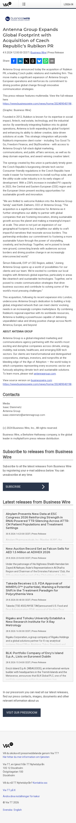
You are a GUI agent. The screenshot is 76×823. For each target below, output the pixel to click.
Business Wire (38, 52)
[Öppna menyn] (24, 4)
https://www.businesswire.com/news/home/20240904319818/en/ (38, 103)
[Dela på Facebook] (14, 61)
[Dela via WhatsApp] (45, 61)
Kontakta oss (40, 782)
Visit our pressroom (21, 712)
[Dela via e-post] (52, 61)
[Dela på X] (26, 61)
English (18, 809)
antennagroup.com (45, 373)
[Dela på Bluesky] (39, 61)
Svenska (7, 809)
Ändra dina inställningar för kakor (21, 796)
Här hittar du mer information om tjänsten (26, 757)
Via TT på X (9, 790)
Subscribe (13, 486)
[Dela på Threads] (33, 61)
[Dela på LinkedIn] (20, 61)
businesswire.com (41, 380)
